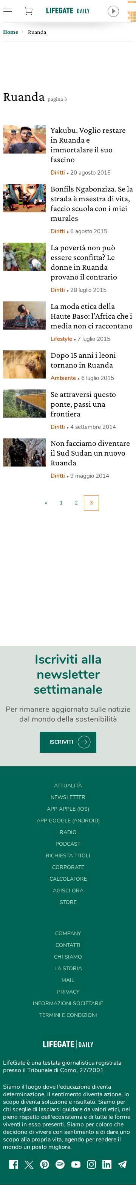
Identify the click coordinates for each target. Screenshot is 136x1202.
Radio (68, 832)
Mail (68, 980)
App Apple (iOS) (68, 809)
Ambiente (63, 378)
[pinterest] (44, 1164)
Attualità (68, 785)
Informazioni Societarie (68, 1003)
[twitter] (29, 1164)
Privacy (68, 991)
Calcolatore (68, 879)
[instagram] (91, 1164)
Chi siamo (68, 956)
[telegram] (122, 1164)
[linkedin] (106, 1164)
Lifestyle (61, 339)
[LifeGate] (68, 10)
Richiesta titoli (68, 855)
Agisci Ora (68, 890)
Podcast (68, 844)
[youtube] (75, 1164)
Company (68, 933)
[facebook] (13, 1164)
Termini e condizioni (68, 1015)
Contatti (68, 945)
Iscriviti (61, 742)
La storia (68, 968)
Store (37, 11)
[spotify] (60, 1164)
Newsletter (68, 797)
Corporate (68, 867)
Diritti (58, 172)
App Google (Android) (68, 820)
